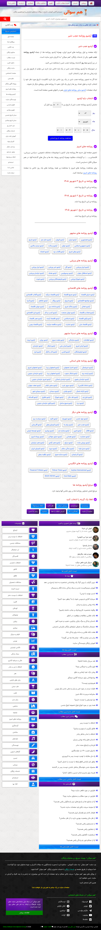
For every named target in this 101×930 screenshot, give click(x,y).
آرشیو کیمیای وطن (52, 424)
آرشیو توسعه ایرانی (34, 430)
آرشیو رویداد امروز (37, 436)
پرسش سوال (11, 147)
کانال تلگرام (61, 906)
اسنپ (15, 758)
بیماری (15, 628)
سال (93, 130)
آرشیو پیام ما (68, 424)
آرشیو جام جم (46, 239)
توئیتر (86, 906)
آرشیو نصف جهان (34, 385)
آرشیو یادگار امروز (71, 306)
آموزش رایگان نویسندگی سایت (84, 643)
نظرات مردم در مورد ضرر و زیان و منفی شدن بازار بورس (75, 688)
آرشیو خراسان (37, 346)
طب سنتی (15, 686)
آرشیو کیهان (60, 239)
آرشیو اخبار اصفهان (70, 367)
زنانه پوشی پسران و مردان (85, 604)
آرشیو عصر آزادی (54, 442)
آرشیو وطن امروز (74, 251)
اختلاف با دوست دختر (15, 595)
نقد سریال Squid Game (86, 661)
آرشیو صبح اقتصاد (70, 294)
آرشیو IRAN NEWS (52, 476)
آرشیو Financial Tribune (38, 470)
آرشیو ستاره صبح (61, 454)
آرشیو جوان (66, 245)
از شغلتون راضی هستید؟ (86, 829)
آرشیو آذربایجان (77, 454)
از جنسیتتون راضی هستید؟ (85, 823)
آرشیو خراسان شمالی (62, 379)
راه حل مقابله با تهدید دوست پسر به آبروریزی (78, 756)
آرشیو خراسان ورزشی (36, 273)
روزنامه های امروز (90, 172)
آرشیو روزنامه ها (11, 94)
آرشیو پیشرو (49, 430)
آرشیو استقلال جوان (84, 273)
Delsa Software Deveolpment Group (14, 927)
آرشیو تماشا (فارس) (85, 385)
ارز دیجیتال (15, 549)
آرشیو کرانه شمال (82, 391)
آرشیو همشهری (86, 239)
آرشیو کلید (53, 418)
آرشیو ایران (72, 239)
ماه (93, 121)
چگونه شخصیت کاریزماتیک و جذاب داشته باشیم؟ (77, 610)
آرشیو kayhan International (81, 470)
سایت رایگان (11, 68)
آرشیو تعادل (86, 306)
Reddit (85, 919)
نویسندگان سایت (11, 99)
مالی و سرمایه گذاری (15, 660)
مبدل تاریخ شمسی (10, 115)
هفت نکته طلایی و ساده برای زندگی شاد (82, 25)
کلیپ (15, 602)
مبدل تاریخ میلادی (10, 120)
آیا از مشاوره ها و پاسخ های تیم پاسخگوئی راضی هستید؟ (74, 801)
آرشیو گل (68, 267)
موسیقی (15, 738)
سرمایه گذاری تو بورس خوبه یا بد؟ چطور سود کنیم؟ (76, 599)
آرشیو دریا (80, 403)
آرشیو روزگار (56, 300)
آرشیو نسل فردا (84, 448)
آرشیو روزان (44, 340)
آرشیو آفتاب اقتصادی (33, 294)
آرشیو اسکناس (69, 318)
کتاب (15, 693)
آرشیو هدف (52, 273)
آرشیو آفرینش (36, 424)
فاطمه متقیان (47, 927)
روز (93, 113)
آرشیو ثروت (31, 340)
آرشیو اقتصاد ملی (85, 324)
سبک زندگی (15, 654)
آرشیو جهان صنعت (68, 312)
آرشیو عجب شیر (83, 424)
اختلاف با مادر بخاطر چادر (86, 734)
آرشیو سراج (68, 442)
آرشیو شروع (69, 300)
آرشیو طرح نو (87, 397)
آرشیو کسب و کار (51, 312)
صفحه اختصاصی (11, 73)
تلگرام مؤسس (83, 910)
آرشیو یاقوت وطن (44, 454)
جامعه (15, 712)
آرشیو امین (77, 430)
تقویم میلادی (11, 110)
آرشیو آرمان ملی (65, 346)
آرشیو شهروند (67, 418)
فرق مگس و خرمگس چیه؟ (85, 666)
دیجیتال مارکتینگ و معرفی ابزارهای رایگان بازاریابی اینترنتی (73, 626)
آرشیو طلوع (46, 397)
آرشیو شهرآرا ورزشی (77, 279)
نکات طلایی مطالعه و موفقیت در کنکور (81, 615)
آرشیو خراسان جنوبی (35, 373)
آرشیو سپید (53, 448)
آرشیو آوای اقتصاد (85, 318)
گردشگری (15, 725)
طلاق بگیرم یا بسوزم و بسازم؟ (84, 728)
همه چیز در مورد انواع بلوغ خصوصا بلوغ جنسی (78, 705)
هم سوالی (73, 12)
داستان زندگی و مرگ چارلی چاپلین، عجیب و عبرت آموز (75, 621)
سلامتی (15, 732)
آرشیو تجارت (70, 324)
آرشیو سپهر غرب (68, 385)
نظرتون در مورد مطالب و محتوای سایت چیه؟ (79, 796)
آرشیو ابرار (37, 352)
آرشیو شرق (32, 239)
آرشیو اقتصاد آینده (53, 318)
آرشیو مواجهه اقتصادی (86, 300)
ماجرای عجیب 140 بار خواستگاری (83, 750)
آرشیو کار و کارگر (51, 352)
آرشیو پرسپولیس (67, 273)
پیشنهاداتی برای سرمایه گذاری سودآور (81, 677)
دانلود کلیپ (10, 63)
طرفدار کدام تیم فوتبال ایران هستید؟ (81, 812)
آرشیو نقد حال (73, 397)
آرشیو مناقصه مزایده (54, 324)
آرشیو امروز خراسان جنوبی (41, 379)
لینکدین (62, 910)
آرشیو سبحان (54, 391)
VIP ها (15, 784)
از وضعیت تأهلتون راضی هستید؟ (83, 834)
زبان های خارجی (15, 680)
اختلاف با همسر (15, 563)
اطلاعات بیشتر (24, 912)
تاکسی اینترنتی (15, 647)
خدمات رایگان (11, 131)
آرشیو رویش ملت (83, 442)
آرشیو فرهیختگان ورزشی (57, 279)
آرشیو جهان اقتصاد (37, 306)
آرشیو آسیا (30, 300)
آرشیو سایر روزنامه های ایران (75, 90)
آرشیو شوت (40, 279)
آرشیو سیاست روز (39, 418)
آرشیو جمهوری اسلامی (82, 245)
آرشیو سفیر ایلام (51, 385)
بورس (15, 641)
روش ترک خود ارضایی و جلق (84, 672)
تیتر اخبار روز (11, 126)
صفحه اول (11, 36)
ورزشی (15, 765)
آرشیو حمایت (84, 436)
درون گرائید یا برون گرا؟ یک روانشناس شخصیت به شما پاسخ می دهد (69, 582)
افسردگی (15, 556)
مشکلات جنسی (15, 543)
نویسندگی (15, 745)
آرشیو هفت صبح (58, 340)
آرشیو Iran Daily (70, 476)
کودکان (15, 608)
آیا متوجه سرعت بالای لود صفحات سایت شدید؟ (77, 807)
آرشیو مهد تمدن (82, 418)
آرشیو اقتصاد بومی (35, 324)
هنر (15, 673)
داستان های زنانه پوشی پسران (84, 739)
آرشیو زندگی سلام (68, 448)
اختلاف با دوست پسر (87, 723)
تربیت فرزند (15, 589)
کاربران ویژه (10, 141)
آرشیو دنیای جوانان (55, 436)
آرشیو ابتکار (51, 346)
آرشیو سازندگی (74, 340)
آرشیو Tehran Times (59, 470)
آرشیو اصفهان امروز (35, 367)
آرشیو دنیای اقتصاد (87, 294)
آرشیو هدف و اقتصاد (87, 312)
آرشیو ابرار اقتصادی (33, 312)
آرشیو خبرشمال (87, 367)
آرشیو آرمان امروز (82, 346)
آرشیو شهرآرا (59, 397)
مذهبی (15, 706)
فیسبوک (85, 901)
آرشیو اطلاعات (89, 340)
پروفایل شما (10, 42)
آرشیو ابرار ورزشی (38, 267)
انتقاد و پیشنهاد (11, 157)
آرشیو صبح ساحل (66, 403)
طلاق (15, 576)
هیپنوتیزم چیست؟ (88, 683)
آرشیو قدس (66, 352)
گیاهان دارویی (15, 751)
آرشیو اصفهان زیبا (52, 367)
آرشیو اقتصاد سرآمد (52, 294)
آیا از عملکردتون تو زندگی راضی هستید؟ (81, 840)
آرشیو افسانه (33, 397)
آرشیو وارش (68, 391)
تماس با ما (11, 167)
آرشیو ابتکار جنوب (71, 373)
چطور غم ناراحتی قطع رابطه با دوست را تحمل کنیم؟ (76, 761)
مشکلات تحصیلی (15, 582)
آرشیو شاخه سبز (54, 306)
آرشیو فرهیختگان (80, 352)
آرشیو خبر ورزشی (54, 267)
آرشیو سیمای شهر (38, 391)
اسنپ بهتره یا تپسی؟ (87, 593)
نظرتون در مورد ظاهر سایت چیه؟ (83, 790)
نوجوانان (15, 615)
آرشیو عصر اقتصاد (35, 318)
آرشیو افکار (90, 430)
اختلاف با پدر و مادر (15, 667)
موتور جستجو (11, 152)
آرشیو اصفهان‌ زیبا (53, 373)
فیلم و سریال (15, 634)
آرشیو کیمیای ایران (37, 448)
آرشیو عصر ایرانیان (37, 442)
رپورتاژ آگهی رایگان (10, 84)
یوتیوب (85, 915)
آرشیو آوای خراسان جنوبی (46, 403)
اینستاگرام (61, 901)
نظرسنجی (11, 78)
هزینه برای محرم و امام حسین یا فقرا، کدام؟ (79, 772)
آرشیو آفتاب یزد (58, 251)
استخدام (10, 162)
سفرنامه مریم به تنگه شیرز (85, 694)
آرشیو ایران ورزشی (82, 267)
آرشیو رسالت (52, 245)
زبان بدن (15, 699)
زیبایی (15, 621)
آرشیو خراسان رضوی (82, 379)
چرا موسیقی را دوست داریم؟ (84, 699)
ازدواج (15, 530)
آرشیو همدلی (70, 436)
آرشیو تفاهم (43, 300)
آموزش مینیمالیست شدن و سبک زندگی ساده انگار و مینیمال (73, 588)
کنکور (15, 569)
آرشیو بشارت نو (64, 430)
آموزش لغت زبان (11, 136)
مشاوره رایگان (11, 52)
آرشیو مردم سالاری (37, 245)
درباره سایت (10, 173)
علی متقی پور (72, 927)
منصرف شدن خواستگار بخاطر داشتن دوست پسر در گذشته (73, 767)
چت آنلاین (9, 25)
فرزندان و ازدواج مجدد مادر (85, 745)
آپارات (63, 915)
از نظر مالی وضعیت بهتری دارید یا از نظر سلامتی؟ (77, 818)
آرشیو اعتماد (44, 251)
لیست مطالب (11, 57)
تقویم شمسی (11, 105)
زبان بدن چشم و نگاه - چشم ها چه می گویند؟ (78, 637)
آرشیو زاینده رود (87, 373)
